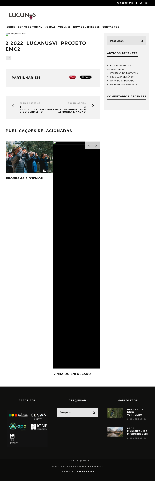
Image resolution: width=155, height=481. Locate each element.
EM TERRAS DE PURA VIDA (123, 84)
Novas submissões (86, 27)
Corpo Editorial (30, 27)
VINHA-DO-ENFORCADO (72, 374)
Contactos (110, 27)
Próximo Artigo (76, 103)
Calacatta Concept (90, 466)
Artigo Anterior (30, 103)
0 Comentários (137, 419)
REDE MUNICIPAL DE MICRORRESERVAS (139, 431)
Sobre (11, 27)
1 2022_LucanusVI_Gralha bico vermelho (34, 109)
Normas (50, 27)
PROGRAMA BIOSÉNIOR (24, 178)
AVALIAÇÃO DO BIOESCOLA (124, 73)
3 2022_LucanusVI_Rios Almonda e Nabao (70, 109)
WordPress (85, 472)
